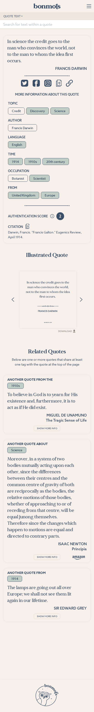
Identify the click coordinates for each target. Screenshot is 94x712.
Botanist (18, 178)
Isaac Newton (72, 544)
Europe (50, 195)
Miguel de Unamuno (67, 415)
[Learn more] (52, 216)
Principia (79, 549)
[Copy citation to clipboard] (27, 225)
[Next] (81, 299)
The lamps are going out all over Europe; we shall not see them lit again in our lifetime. (39, 594)
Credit (16, 111)
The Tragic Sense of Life (66, 420)
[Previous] (13, 299)
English (17, 144)
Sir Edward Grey (70, 608)
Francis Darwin (71, 68)
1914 (15, 161)
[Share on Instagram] (47, 83)
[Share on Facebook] (36, 83)
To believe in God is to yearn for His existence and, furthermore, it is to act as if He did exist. (42, 401)
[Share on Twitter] (24, 83)
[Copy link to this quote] (69, 83)
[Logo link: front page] (47, 6)
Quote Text (12, 16)
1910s (32, 161)
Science (59, 111)
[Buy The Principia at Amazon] (78, 557)
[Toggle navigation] (89, 6)
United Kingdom (23, 195)
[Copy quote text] (59, 83)
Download (65, 331)
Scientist (39, 178)
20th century (55, 161)
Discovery (37, 111)
